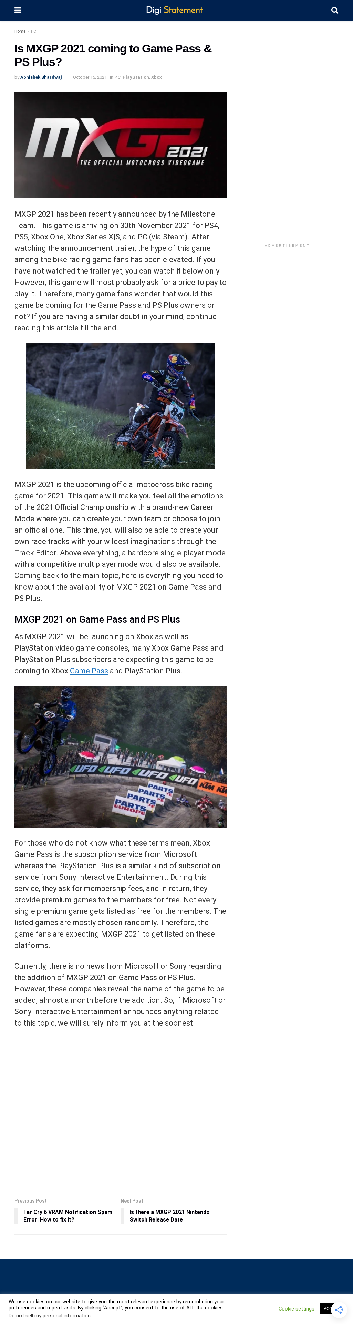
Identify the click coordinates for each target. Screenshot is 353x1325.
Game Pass (89, 670)
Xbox (156, 77)
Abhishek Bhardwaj (41, 77)
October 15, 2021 (90, 77)
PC (33, 31)
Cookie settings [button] (296, 1309)
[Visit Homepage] (176, 10)
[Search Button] (334, 10)
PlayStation (136, 77)
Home (19, 31)
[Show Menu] (17, 10)
